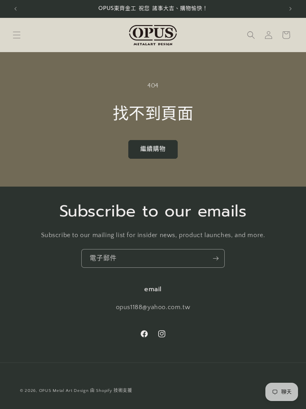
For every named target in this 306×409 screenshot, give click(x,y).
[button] (17, 35)
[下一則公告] (290, 9)
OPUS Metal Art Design (64, 390)
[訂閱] (215, 258)
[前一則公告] (15, 9)
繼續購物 (153, 149)
